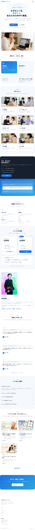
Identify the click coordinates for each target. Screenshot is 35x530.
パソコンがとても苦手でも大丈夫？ (7, 396)
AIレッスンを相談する (6, 175)
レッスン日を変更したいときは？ (6, 400)
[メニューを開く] (33, 2)
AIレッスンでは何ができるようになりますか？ (9, 404)
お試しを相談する (9, 251)
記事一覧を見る (17, 468)
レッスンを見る (22, 24)
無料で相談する (13, 24)
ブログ (2, 515)
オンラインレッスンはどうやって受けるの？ (8, 393)
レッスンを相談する (25, 251)
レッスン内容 (3, 510)
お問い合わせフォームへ (17, 484)
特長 (1, 508)
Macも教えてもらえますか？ (6, 386)
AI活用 (2, 512)
